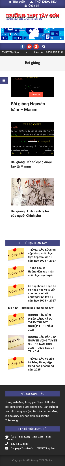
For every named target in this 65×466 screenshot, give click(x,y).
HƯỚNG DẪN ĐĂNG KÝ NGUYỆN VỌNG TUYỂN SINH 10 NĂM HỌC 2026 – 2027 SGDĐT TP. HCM (42, 344)
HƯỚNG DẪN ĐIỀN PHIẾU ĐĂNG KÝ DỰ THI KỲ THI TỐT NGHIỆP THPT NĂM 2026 (40, 322)
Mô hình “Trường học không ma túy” (31, 308)
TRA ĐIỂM (20, 1)
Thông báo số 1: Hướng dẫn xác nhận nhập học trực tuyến (41, 271)
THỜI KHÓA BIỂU (46, 1)
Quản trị (33, 5)
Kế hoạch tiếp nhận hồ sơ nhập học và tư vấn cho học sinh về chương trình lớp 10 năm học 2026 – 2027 (42, 293)
